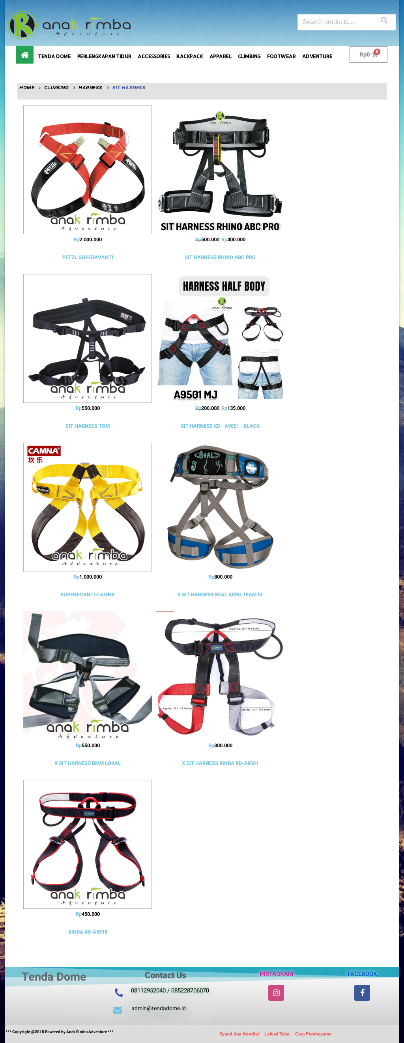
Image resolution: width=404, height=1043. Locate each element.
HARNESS (91, 87)
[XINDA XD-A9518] (87, 844)
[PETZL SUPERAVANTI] (87, 169)
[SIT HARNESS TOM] (87, 338)
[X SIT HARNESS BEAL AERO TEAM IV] (220, 507)
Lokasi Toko (277, 1034)
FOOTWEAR (281, 56)
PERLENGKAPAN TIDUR (104, 56)
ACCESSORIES (154, 56)
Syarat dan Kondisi (239, 1034)
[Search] (384, 22)
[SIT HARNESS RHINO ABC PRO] (220, 169)
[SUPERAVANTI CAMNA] (87, 507)
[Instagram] (276, 993)
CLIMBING (249, 56)
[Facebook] (362, 993)
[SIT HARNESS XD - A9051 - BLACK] (220, 338)
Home (26, 87)
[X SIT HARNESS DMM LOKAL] (87, 675)
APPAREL (220, 56)
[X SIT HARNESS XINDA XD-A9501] (220, 675)
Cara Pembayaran (313, 1034)
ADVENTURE (317, 56)
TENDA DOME (54, 56)
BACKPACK (189, 56)
